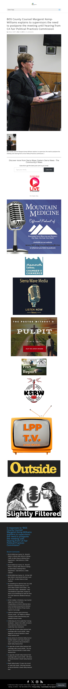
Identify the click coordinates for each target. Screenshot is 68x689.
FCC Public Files (34, 196)
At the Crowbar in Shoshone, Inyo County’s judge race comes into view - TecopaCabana (20, 602)
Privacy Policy (36, 687)
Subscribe (49, 170)
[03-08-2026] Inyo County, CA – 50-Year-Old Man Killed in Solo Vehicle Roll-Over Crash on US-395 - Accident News (20, 577)
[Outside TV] (34, 476)
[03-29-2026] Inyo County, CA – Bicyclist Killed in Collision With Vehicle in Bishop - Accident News (19, 567)
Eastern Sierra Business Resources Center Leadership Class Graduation (20, 625)
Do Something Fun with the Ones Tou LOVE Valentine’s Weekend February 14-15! (20, 595)
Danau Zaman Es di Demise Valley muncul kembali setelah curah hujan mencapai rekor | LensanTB (19, 640)
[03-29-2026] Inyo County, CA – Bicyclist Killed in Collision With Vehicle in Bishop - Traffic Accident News (19, 556)
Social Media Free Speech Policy (50, 687)
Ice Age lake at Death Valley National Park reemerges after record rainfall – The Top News (19, 648)
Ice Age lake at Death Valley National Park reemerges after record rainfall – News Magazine (19, 631)
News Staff (12, 32)
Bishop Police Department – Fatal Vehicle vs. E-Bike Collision (18, 560)
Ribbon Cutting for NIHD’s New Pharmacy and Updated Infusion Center (19, 616)
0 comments (30, 32)
